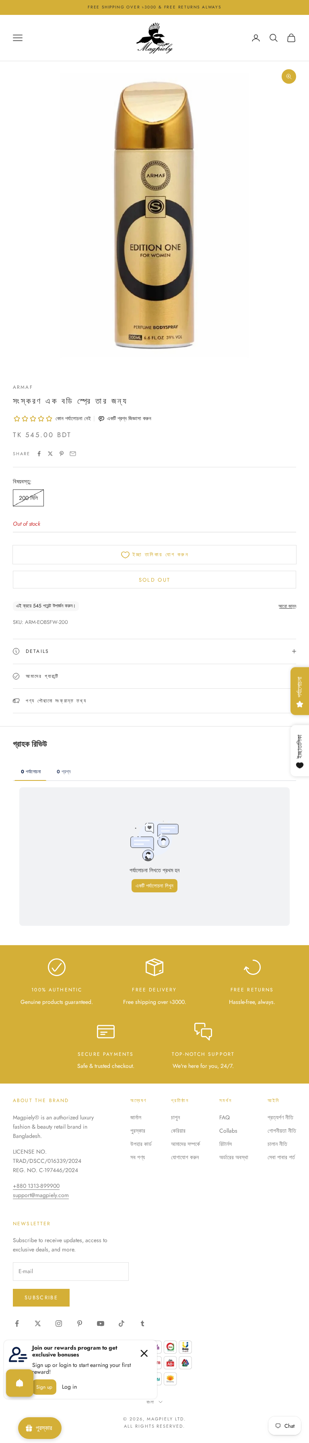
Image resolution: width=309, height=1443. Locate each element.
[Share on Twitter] (50, 453)
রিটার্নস (225, 1144)
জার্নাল (135, 1117)
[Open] (19, 1383)
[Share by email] (73, 453)
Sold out (155, 580)
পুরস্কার (137, 1131)
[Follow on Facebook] (17, 1323)
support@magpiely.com (41, 1195)
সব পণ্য (137, 1157)
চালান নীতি (277, 1144)
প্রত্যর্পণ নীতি (280, 1117)
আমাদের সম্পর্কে (185, 1144)
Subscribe (41, 1297)
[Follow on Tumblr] (142, 1323)
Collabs (228, 1131)
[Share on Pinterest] (61, 453)
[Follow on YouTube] (101, 1323)
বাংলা (150, 1402)
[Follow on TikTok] (121, 1323)
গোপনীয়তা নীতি (282, 1131)
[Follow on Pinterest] (80, 1323)
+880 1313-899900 (36, 1186)
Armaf (23, 387)
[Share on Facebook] (39, 453)
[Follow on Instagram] (59, 1323)
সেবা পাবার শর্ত (281, 1157)
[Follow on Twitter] (38, 1323)
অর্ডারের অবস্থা (233, 1157)
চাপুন (175, 1117)
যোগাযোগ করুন (185, 1157)
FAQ (224, 1117)
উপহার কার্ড (141, 1144)
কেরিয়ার (178, 1131)
